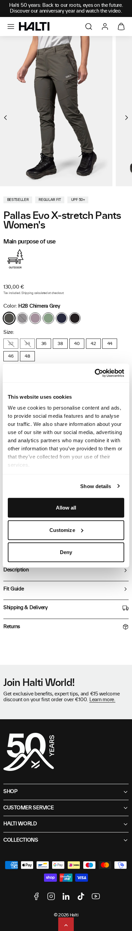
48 (27, 356)
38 (60, 344)
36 (43, 344)
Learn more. (102, 699)
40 (76, 344)
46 (10, 356)
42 (93, 344)
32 (10, 344)
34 (27, 344)
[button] (11, 26)
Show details (95, 486)
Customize (62, 530)
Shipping (27, 293)
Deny (66, 552)
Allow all (66, 508)
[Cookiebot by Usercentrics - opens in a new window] (95, 372)
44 (109, 344)
